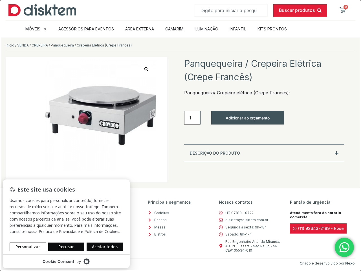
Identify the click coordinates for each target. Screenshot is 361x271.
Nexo (350, 263)
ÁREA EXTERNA (139, 28)
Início (10, 45)
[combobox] (231, 10)
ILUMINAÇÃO (206, 28)
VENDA (23, 45)
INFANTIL (238, 28)
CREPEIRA (40, 45)
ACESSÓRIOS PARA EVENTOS (86, 28)
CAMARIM (174, 28)
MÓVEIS (32, 28)
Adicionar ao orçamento (248, 117)
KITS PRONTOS (272, 28)
